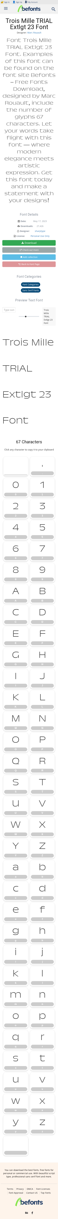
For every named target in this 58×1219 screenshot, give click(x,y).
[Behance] (26, 1213)
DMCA (30, 1189)
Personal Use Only (40, 236)
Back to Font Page (30, 264)
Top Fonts (46, 1192)
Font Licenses (43, 1189)
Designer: (25, 231)
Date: (23, 221)
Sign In (5, 2)
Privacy (20, 1189)
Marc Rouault (34, 32)
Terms (10, 1189)
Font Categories (31, 284)
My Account (33, 2)
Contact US (32, 1192)
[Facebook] (32, 1213)
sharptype (40, 231)
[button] (53, 10)
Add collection (30, 257)
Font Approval (16, 1192)
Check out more (30, 249)
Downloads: (27, 226)
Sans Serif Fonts (30, 290)
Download (31, 243)
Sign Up (17, 2)
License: (20, 236)
